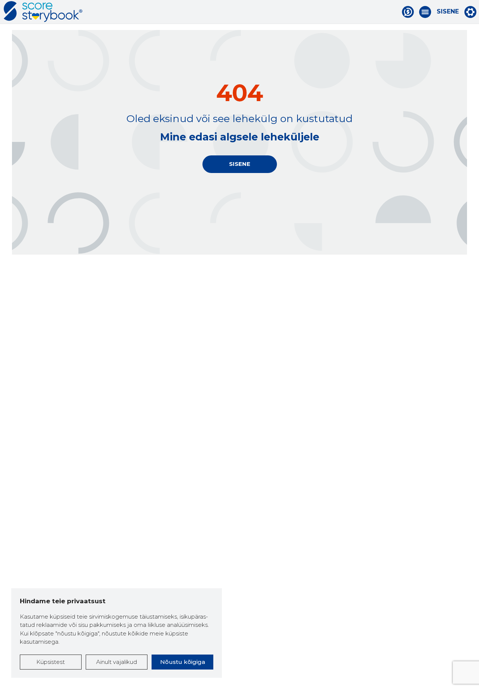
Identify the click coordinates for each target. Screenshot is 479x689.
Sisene (448, 11)
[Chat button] (408, 12)
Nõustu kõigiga (182, 661)
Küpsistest (50, 661)
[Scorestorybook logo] (43, 11)
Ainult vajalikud (116, 661)
